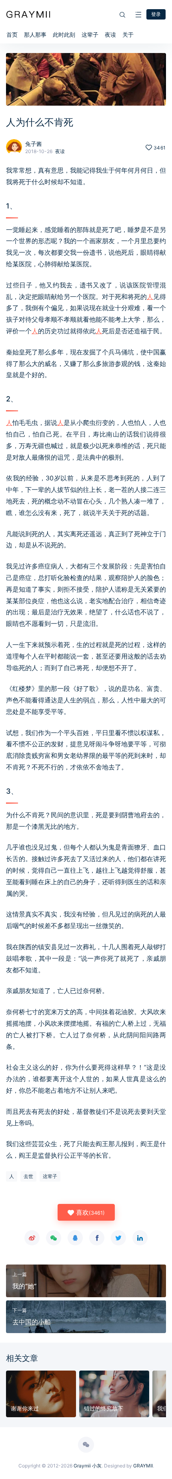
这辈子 (90, 34)
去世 (28, 1176)
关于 (128, 34)
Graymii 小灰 (88, 1466)
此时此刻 (64, 34)
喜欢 (89, 1212)
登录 (156, 14)
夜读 (110, 34)
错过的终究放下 (103, 1408)
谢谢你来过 (25, 1408)
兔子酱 (33, 143)
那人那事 (35, 34)
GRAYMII (143, 1466)
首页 (12, 34)
